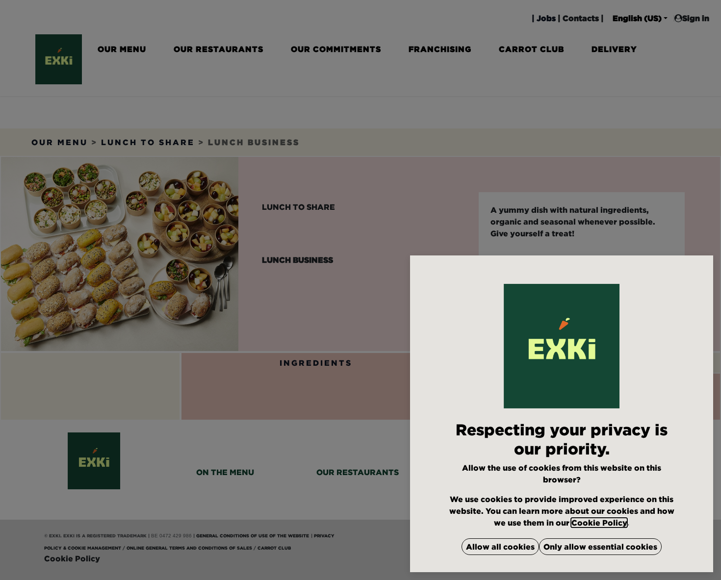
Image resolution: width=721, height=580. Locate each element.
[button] (500, 546)
